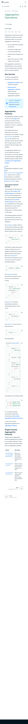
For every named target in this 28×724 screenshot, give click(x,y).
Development (15, 11)
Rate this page (8, 28)
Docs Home (7, 11)
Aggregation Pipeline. (11, 425)
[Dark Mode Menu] (25, 6)
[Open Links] (25, 2)
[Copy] (22, 236)
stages (15, 118)
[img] (6, 31)
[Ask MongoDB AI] (23, 6)
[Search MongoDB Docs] (20, 6)
